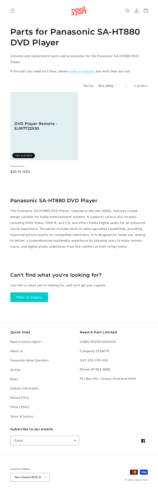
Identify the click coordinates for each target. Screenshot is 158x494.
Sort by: (89, 85)
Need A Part (141, 480)
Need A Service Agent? (26, 341)
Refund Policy (19, 397)
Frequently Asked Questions (29, 360)
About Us (16, 351)
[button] (12, 10)
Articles (15, 370)
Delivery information (24, 388)
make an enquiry (82, 71)
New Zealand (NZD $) (28, 477)
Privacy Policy (19, 407)
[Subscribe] (74, 440)
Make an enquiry (29, 297)
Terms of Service (21, 416)
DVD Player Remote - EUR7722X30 (35, 126)
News (14, 379)
